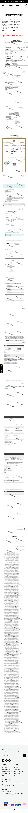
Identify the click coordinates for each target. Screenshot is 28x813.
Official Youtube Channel (8, 791)
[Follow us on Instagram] (6, 760)
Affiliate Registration (7, 771)
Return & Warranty (18, 771)
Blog (15, 775)
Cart (14, 811)
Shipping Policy (17, 767)
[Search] (6, 5)
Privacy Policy (17, 769)
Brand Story (17, 773)
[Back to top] (24, 803)
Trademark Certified (6, 769)
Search (4, 811)
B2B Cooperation (6, 773)
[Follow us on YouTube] (9, 760)
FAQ (3, 775)
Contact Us (4, 767)
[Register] (24, 755)
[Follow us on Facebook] (3, 760)
